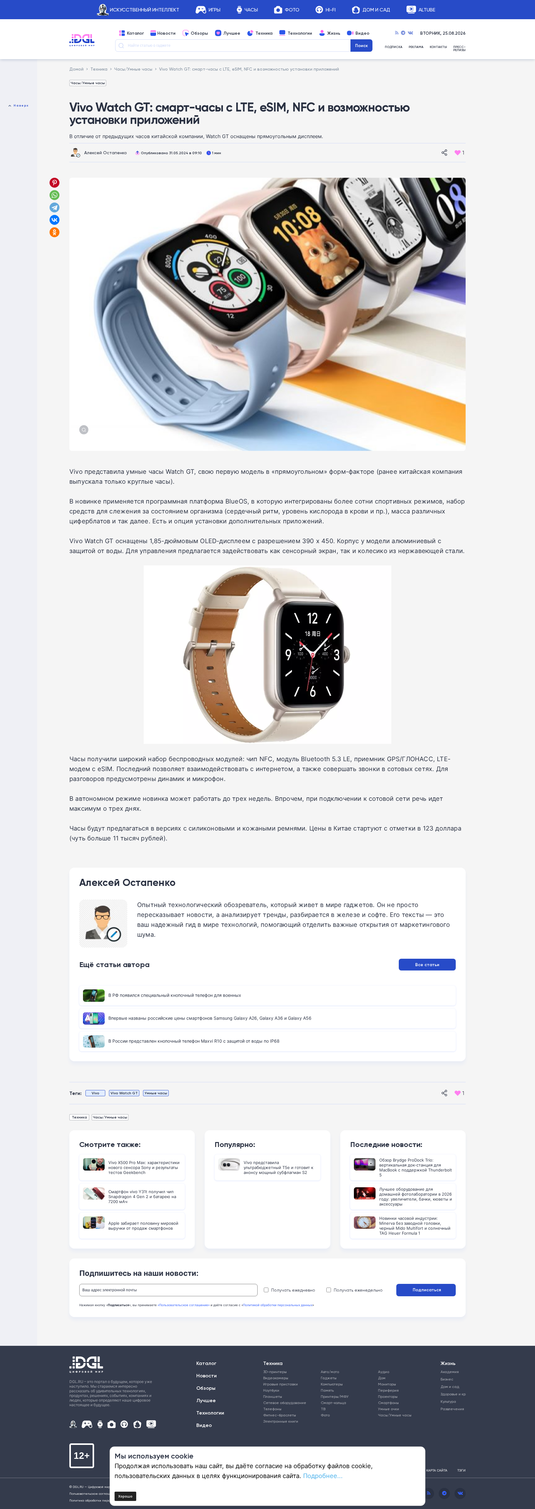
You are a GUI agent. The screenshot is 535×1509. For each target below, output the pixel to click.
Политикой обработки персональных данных (277, 1305)
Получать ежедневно (293, 1290)
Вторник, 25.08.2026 (443, 33)
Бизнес (447, 1379)
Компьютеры (332, 1384)
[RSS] (396, 33)
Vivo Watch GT (124, 1093)
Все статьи (427, 964)
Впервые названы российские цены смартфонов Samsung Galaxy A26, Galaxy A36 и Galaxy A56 (209, 1018)
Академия (450, 1371)
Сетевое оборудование (284, 1402)
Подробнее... (323, 1475)
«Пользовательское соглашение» (184, 1305)
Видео (362, 33)
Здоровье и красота (451, 1394)
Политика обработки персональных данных (103, 1500)
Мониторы (387, 1384)
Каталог (135, 33)
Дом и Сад (376, 10)
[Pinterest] (54, 183)
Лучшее (231, 33)
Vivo (95, 1093)
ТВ (323, 1409)
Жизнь (333, 33)
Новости (166, 33)
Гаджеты (329, 1378)
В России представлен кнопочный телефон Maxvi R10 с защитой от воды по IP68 (194, 1041)
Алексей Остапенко (105, 152)
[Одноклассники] (55, 232)
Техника (263, 33)
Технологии (300, 33)
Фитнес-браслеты (279, 1415)
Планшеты (272, 1396)
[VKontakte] (410, 33)
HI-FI (331, 10)
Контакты (438, 47)
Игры (214, 10)
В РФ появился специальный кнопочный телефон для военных (174, 995)
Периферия (388, 1390)
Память (327, 1390)
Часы (251, 10)
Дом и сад (450, 1386)
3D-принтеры (275, 1371)
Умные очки (388, 1409)
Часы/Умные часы (88, 83)
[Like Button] (457, 152)
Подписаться (427, 1290)
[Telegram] (403, 33)
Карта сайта (436, 1470)
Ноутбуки (271, 1390)
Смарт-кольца (333, 1402)
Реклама (416, 47)
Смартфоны (388, 1402)
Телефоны (272, 1409)
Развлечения (451, 1409)
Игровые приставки (280, 1384)
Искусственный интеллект (144, 10)
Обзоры (199, 33)
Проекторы (388, 1396)
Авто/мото (330, 1371)
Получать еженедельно (358, 1290)
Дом (381, 1378)
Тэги (461, 1470)
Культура (448, 1401)
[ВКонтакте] (54, 220)
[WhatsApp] (54, 195)
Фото (292, 10)
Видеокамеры (275, 1378)
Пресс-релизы (459, 49)
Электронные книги (280, 1421)
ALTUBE (427, 10)
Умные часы (156, 1093)
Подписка (393, 47)
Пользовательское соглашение (94, 1493)
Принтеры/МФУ (335, 1396)
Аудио (383, 1371)
